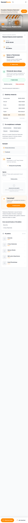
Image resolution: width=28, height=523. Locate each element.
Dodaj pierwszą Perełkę (15, 165)
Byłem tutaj (15, 64)
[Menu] (25, 2)
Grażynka (5, 225)
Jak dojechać (21, 520)
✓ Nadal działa (14, 80)
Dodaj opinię (14, 179)
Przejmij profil (16, 205)
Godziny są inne (8, 84)
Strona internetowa (10, 147)
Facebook (7, 152)
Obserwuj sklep (8, 520)
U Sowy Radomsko (7, 227)
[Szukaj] (13, 2)
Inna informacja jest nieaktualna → (10, 88)
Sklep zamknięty (20, 84)
